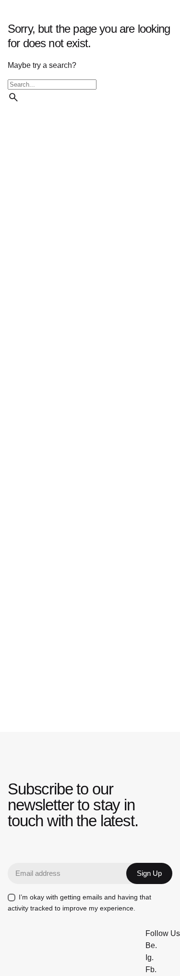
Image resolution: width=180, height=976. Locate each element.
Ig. (149, 957)
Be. (151, 945)
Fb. (150, 969)
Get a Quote (81, 58)
